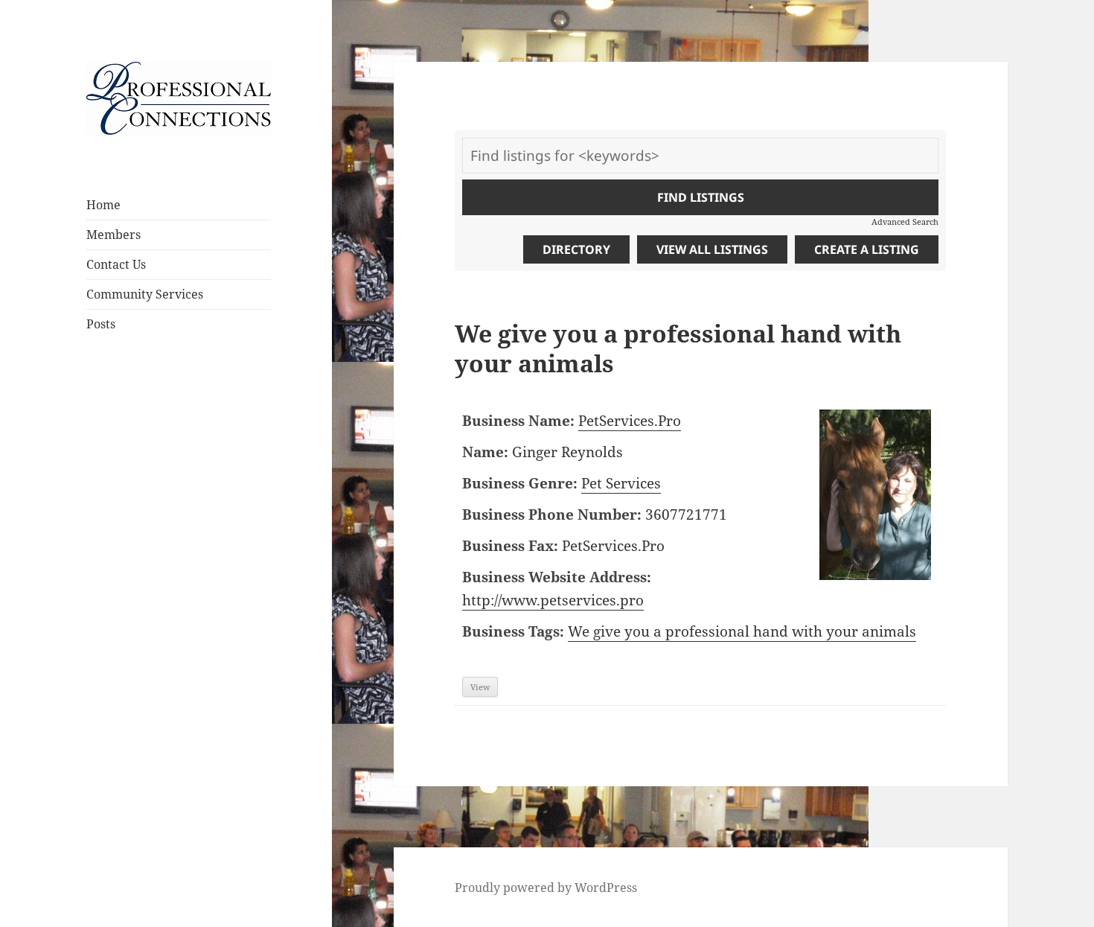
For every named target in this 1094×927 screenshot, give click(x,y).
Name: (485, 452)
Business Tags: (513, 631)
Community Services (144, 294)
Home (103, 205)
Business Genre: (520, 483)
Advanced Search (904, 221)
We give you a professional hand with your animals (742, 631)
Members (113, 234)
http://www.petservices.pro (553, 600)
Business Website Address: (556, 577)
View (480, 686)
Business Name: (518, 420)
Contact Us (116, 264)
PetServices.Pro (629, 420)
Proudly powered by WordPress (546, 887)
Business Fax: (510, 545)
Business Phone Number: (552, 514)
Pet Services (621, 483)
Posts (100, 324)
